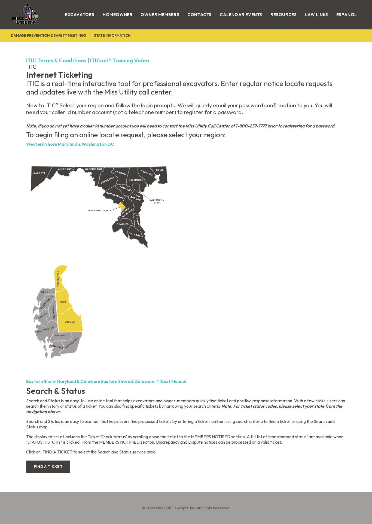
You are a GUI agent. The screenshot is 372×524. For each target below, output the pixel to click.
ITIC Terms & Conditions (56, 60)
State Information (112, 35)
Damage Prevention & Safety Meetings (48, 35)
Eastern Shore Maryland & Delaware (63, 381)
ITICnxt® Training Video (119, 60)
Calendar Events (241, 14)
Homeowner (117, 14)
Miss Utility (19, 25)
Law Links (316, 14)
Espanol (346, 14)
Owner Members (160, 14)
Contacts (199, 14)
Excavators (79, 14)
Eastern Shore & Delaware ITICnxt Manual (143, 381)
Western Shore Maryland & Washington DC (70, 144)
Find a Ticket (48, 466)
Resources (283, 14)
